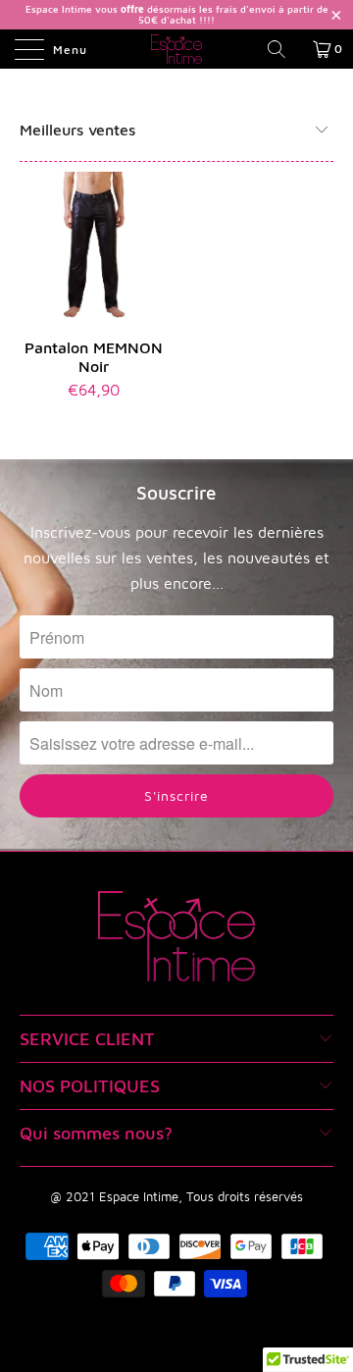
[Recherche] (283, 49)
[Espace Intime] (176, 49)
